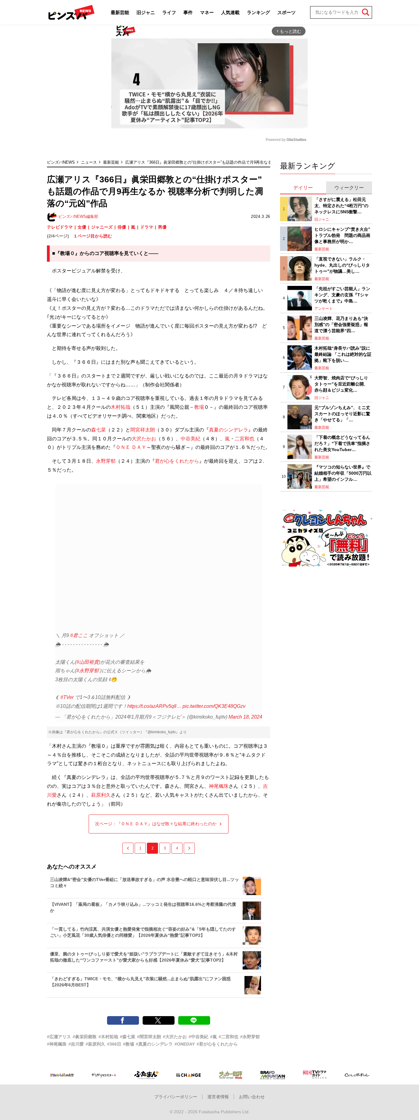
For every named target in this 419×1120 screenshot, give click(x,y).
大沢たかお (144, 438)
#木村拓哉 (108, 1036)
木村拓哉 (120, 407)
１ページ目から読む (92, 235)
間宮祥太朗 (142, 429)
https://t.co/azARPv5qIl (151, 706)
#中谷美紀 (198, 1036)
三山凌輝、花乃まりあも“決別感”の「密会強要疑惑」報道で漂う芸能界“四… (341, 324)
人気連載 (230, 12)
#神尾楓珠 (57, 1044)
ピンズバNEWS (61, 162)
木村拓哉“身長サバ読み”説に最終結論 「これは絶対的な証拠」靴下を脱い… (342, 354)
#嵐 (213, 1036)
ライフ (169, 12)
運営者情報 (218, 1096)
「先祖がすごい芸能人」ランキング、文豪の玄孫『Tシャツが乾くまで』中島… (342, 294)
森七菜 (98, 429)
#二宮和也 (228, 1036)
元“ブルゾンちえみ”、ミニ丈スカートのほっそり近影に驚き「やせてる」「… (342, 413)
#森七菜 (127, 1036)
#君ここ (79, 635)
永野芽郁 (106, 461)
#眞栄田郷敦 (85, 1036)
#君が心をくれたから (217, 1044)
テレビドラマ (60, 227)
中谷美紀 (190, 438)
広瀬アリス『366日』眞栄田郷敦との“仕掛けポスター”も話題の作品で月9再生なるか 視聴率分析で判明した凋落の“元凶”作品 (236, 162)
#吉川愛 (76, 1044)
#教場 (128, 1044)
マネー (207, 12)
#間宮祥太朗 (149, 1036)
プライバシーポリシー (175, 1096)
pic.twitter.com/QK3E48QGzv (214, 706)
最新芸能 (120, 12)
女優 (82, 227)
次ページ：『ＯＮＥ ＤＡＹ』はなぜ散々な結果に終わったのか (156, 823)
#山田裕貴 (87, 662)
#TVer (67, 697)
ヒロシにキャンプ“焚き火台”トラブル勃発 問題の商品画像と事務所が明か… (342, 235)
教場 (199, 407)
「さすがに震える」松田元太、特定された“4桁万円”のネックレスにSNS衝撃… (341, 205)
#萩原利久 (95, 1044)
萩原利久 (101, 795)
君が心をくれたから (177, 461)
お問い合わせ (252, 1096)
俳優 (121, 227)
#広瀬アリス (59, 1036)
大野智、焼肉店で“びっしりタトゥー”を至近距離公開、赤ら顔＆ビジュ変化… (341, 383)
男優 (162, 227)
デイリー (303, 187)
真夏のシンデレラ (228, 429)
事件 (188, 12)
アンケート (323, 308)
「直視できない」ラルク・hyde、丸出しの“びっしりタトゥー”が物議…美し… (342, 264)
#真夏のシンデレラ (154, 1044)
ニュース (89, 162)
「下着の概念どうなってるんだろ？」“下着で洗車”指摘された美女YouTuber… (342, 443)
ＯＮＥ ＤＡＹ (131, 447)
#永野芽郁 (87, 670)
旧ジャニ (145, 12)
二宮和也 (244, 438)
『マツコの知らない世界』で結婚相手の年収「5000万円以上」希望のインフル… (342, 473)
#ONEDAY (185, 1044)
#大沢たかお (175, 1036)
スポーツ (286, 12)
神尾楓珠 (219, 786)
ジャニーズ (102, 227)
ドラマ (146, 227)
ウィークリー (349, 187)
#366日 (114, 1044)
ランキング (258, 12)
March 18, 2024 (245, 716)
